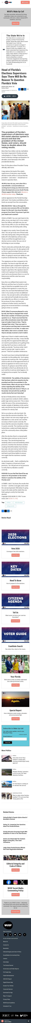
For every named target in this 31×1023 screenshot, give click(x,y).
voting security (10, 506)
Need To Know (15, 580)
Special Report (15, 710)
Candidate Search (15, 646)
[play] (2, 1021)
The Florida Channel (8, 965)
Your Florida (16, 677)
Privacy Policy (6, 999)
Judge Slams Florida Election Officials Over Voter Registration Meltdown (14, 848)
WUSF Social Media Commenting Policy (16, 889)
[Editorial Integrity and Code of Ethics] (15, 857)
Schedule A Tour (7, 1006)
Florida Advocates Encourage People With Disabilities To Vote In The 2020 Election (15, 832)
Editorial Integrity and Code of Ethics (15, 865)
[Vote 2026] (15, 537)
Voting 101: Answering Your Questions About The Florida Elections (14, 825)
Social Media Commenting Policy (11, 955)
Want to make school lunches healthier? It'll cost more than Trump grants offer (21, 797)
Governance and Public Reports (11, 968)
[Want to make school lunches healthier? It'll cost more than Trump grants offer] (7, 795)
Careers (5, 958)
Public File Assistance (8, 975)
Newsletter (6, 948)
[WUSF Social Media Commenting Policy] (15, 882)
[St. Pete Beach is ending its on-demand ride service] (7, 784)
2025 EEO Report (7, 979)
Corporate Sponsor (8, 989)
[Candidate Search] (15, 635)
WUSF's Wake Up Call (15, 11)
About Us (5, 941)
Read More (15, 555)
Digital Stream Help (8, 982)
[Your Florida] (15, 664)
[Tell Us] (15, 601)
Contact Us (6, 945)
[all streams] (29, 1021)
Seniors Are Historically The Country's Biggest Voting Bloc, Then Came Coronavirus (14, 840)
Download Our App (8, 992)
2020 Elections (19, 502)
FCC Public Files (7, 972)
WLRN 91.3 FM (13, 498)
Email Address (8, 736)
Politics (9, 502)
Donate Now (15, 911)
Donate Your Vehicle (8, 985)
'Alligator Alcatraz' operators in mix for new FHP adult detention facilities (20, 773)
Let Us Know (15, 621)
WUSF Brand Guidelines (9, 1002)
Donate (26, 2)
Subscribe (16, 23)
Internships (6, 962)
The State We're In (15, 35)
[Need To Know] (15, 569)
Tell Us (15, 612)
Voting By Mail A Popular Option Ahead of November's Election (15, 818)
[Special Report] (15, 699)
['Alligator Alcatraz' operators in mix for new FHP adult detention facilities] (7, 772)
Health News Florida (17, 793)
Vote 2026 (15, 548)
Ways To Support (7, 996)
